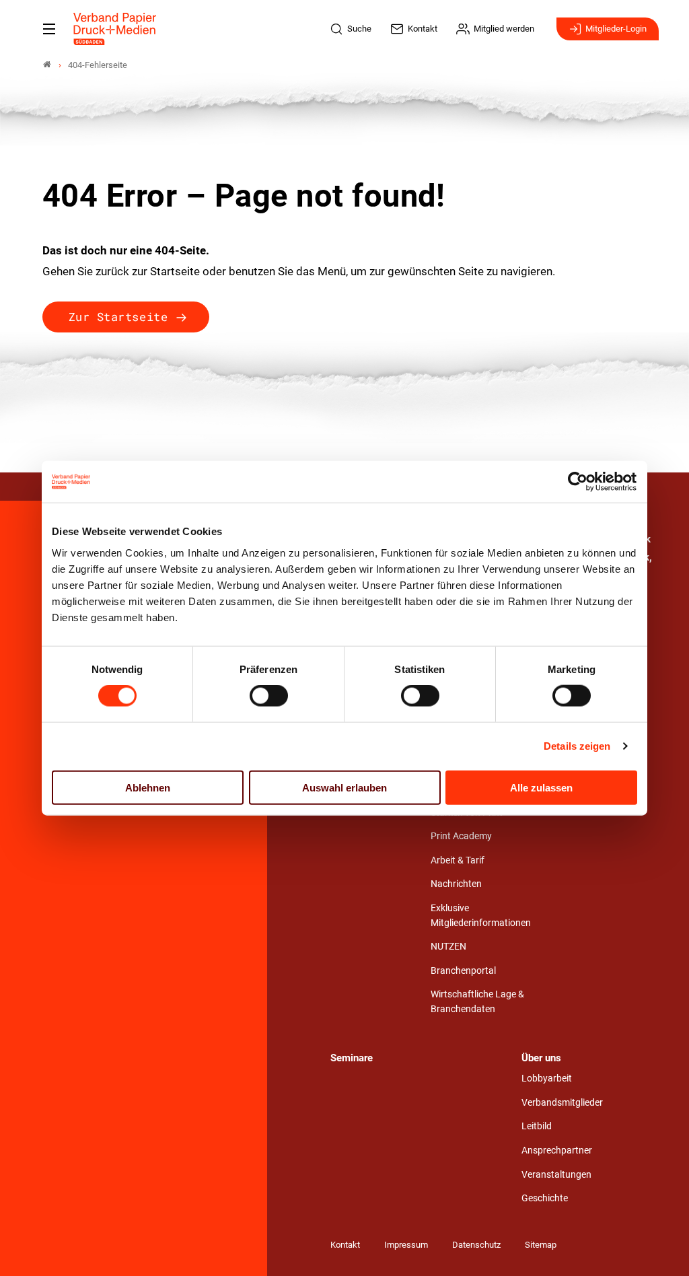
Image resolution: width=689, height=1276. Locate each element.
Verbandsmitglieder (562, 1102)
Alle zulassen (541, 787)
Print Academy (461, 836)
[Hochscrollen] (660, 1247)
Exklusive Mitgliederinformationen (481, 915)
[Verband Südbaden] (47, 65)
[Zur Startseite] (115, 29)
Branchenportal (463, 971)
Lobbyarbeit (546, 1078)
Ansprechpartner (556, 1150)
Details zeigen (577, 746)
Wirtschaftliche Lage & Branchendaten (477, 1002)
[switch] (269, 696)
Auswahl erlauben (344, 787)
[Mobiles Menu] (49, 29)
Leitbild (536, 1126)
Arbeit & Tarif (457, 860)
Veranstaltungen (556, 1174)
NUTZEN (448, 946)
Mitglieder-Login (616, 29)
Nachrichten (456, 884)
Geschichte (544, 1198)
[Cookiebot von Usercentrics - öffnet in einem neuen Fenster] (578, 482)
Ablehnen (147, 787)
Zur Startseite (118, 316)
